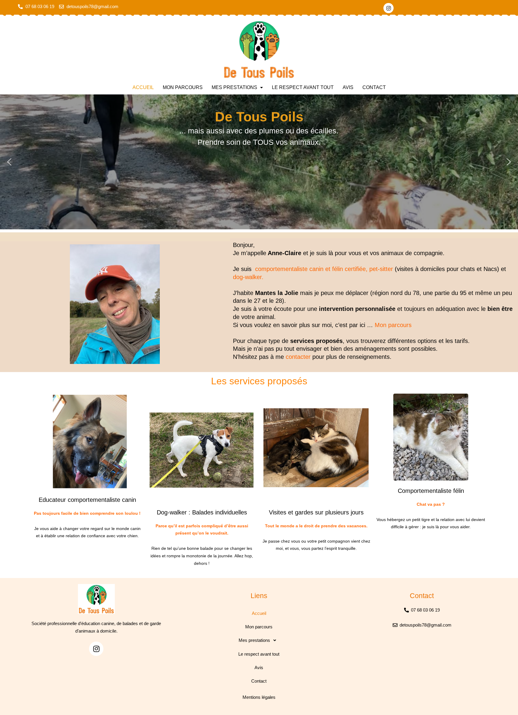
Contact (374, 87)
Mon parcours (183, 87)
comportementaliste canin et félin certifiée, (311, 269)
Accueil (143, 87)
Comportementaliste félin (431, 490)
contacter (298, 356)
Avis (348, 87)
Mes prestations (234, 87)
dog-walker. (248, 277)
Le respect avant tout (303, 87)
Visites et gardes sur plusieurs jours (316, 512)
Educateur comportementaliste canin (87, 499)
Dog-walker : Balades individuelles (202, 512)
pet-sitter (381, 269)
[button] (237, 87)
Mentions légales (259, 697)
